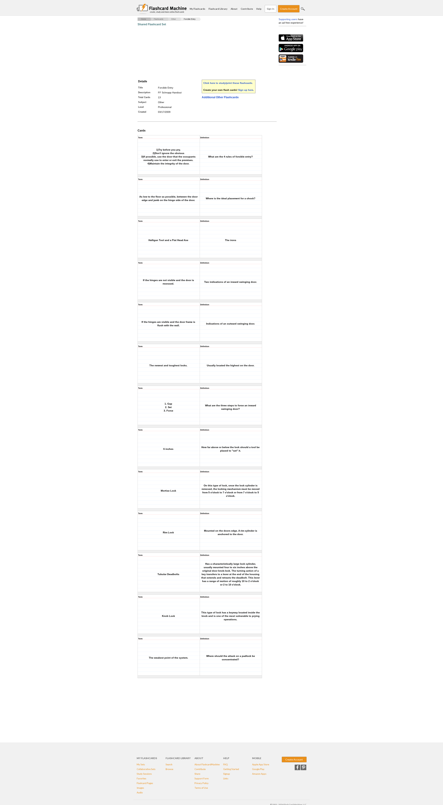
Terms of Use (201, 787)
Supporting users (288, 19)
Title (140, 87)
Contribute (247, 8)
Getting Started (231, 769)
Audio (140, 792)
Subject (142, 102)
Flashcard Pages (145, 783)
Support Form (202, 778)
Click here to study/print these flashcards (227, 83)
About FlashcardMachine (207, 764)
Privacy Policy (202, 783)
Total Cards (144, 97)
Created (142, 112)
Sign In (270, 8)
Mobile (256, 758)
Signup (226, 773)
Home (143, 19)
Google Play (258, 769)
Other (173, 19)
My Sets (141, 764)
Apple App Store (260, 764)
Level (141, 107)
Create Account (288, 8)
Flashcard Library (218, 8)
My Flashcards (197, 8)
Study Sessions (144, 773)
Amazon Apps (259, 773)
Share (197, 773)
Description (144, 92)
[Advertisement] (201, 53)
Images (140, 787)
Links (225, 778)
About (234, 8)
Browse (169, 769)
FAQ (225, 764)
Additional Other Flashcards (220, 97)
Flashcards (158, 19)
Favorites (141, 778)
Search (302, 8)
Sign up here (245, 90)
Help (258, 8)
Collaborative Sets (146, 769)
